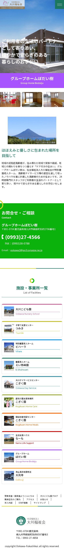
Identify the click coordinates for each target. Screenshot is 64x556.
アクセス (30, 499)
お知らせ (44, 499)
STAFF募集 (23, 502)
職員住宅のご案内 (12, 499)
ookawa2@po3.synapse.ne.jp (26, 250)
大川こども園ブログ (49, 495)
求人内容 (8, 502)
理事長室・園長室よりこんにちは (19, 495)
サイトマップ (40, 502)
